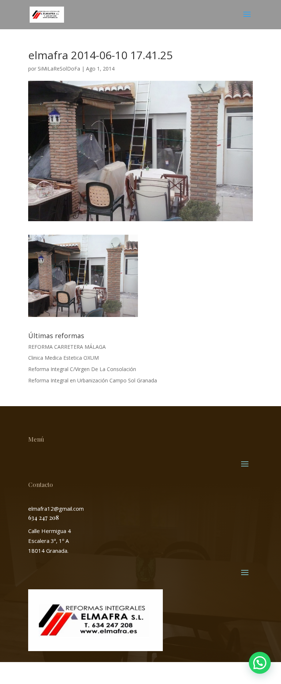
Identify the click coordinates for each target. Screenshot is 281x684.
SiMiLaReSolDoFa (59, 68)
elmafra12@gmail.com (56, 508)
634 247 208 (43, 517)
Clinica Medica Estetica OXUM (63, 357)
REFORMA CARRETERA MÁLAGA (67, 346)
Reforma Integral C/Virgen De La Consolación (82, 369)
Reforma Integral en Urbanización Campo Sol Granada (92, 380)
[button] (260, 663)
